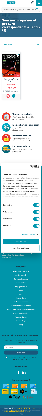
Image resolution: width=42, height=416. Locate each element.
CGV (21, 294)
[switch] (36, 212)
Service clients (21, 298)
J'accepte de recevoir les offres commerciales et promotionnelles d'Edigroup (22, 358)
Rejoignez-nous (21, 286)
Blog (21, 324)
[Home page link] (10, 3)
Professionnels (21, 275)
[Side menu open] (2, 3)
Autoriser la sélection (21, 248)
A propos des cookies (21, 313)
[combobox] (21, 9)
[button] (17, 54)
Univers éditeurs (21, 283)
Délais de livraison (21, 302)
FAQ (21, 290)
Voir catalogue (21, 321)
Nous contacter (21, 317)
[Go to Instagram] (23, 372)
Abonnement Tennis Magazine (11, 80)
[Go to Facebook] (18, 372)
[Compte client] (33, 3)
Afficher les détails (27, 235)
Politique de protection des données (21, 309)
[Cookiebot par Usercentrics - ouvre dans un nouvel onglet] (29, 166)
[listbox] (21, 45)
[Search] (37, 9)
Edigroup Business (21, 279)
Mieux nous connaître (21, 271)
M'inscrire (21, 352)
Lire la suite (6, 257)
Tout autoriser (21, 241)
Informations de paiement (21, 305)
